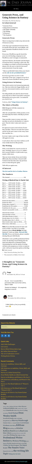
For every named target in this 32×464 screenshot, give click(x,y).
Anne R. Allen (6, 406)
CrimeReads (10, 410)
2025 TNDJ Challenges (8, 344)
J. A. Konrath (13, 423)
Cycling (25, 410)
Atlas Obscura (22, 406)
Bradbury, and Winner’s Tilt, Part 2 (19, 377)
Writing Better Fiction (8, 356)
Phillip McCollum (21, 435)
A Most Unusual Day (14, 372)
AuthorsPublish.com (10, 408)
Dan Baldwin (5, 413)
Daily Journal (8, 250)
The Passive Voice (16, 447)
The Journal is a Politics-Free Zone (14, 255)
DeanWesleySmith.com (9, 418)
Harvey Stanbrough (20, 420)
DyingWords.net (7, 420)
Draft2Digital (19, 418)
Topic (5, 453)
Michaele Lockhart (20, 433)
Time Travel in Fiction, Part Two (13, 252)
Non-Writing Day (12, 435)
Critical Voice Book (18, 410)
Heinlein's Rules (7, 423)
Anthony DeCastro (13, 406)
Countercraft (20, 408)
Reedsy (9, 443)
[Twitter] (5, 335)
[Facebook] (2, 335)
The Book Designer (13, 445)
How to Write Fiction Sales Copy (11, 349)
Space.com (21, 443)
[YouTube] (8, 335)
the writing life (21, 450)
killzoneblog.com (12, 428)
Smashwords (15, 443)
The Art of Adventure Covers (10, 354)
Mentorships (14, 433)
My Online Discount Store (9, 351)
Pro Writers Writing (17, 441)
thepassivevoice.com (8, 451)
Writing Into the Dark (14, 454)
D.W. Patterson (5, 368)
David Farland (13, 413)
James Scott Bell (21, 423)
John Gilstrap (13, 425)
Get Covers (4, 347)
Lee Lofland (19, 431)
